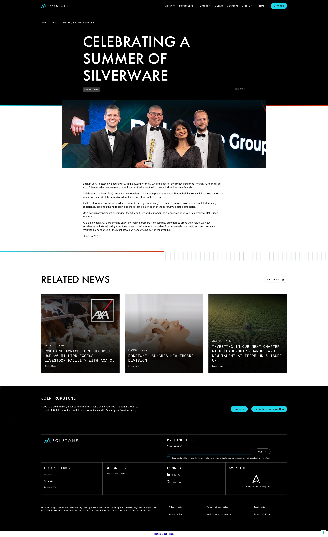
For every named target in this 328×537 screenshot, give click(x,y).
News (261, 5)
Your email (174, 446)
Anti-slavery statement (219, 514)
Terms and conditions (218, 507)
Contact (279, 5)
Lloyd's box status (116, 474)
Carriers (232, 5)
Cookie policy (176, 514)
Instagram (176, 482)
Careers (239, 409)
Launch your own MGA (269, 409)
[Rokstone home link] (55, 5)
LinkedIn (175, 475)
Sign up (262, 451)
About (168, 5)
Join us (247, 5)
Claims (219, 5)
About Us (48, 475)
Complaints (259, 507)
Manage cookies (262, 514)
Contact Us (50, 487)
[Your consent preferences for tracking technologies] (323, 532)
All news (273, 279)
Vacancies (49, 481)
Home (43, 22)
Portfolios (186, 5)
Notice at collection (164, 534)
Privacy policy (177, 507)
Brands (204, 5)
